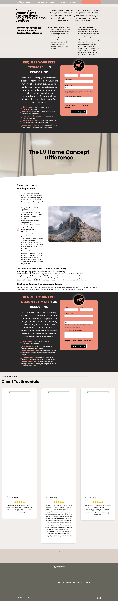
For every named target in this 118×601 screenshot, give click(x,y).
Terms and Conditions (64, 583)
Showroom (73, 2)
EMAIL (82, 73)
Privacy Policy (77, 583)
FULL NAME (67, 73)
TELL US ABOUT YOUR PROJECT (73, 96)
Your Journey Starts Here (91, 2)
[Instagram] (100, 598)
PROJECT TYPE (68, 85)
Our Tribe (41, 2)
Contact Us (87, 583)
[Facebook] (97, 598)
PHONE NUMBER (69, 79)
